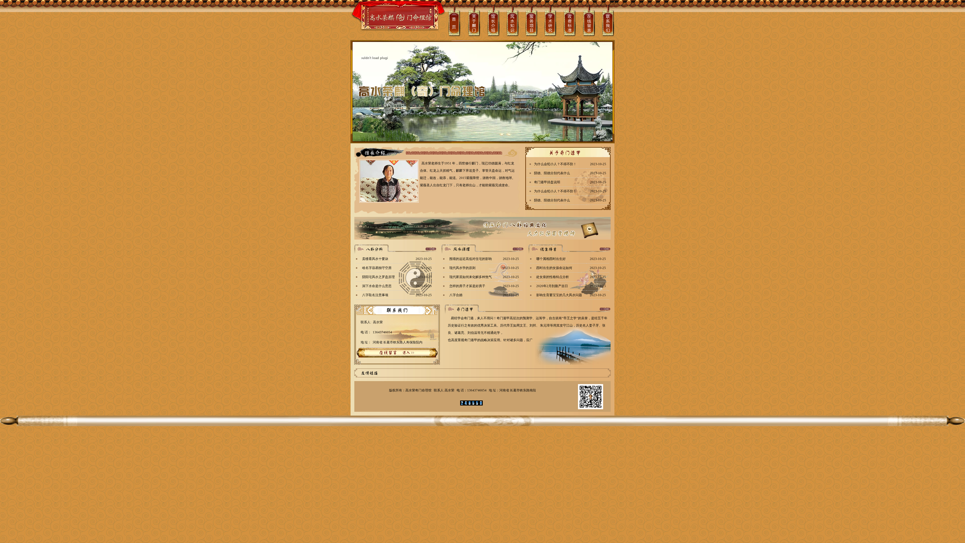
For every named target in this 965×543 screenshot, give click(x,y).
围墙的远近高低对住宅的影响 (470, 259)
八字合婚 (455, 295)
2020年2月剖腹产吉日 (552, 286)
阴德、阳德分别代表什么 (552, 173)
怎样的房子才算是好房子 (467, 286)
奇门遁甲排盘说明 (547, 182)
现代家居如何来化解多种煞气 (470, 277)
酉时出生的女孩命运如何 (554, 268)
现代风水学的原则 (462, 268)
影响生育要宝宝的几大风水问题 (559, 295)
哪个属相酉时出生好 (551, 259)
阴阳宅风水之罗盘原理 (378, 277)
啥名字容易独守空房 (377, 268)
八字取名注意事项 (375, 295)
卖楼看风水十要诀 (375, 259)
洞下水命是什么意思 (377, 286)
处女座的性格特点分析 (552, 277)
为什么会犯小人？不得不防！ (555, 164)
